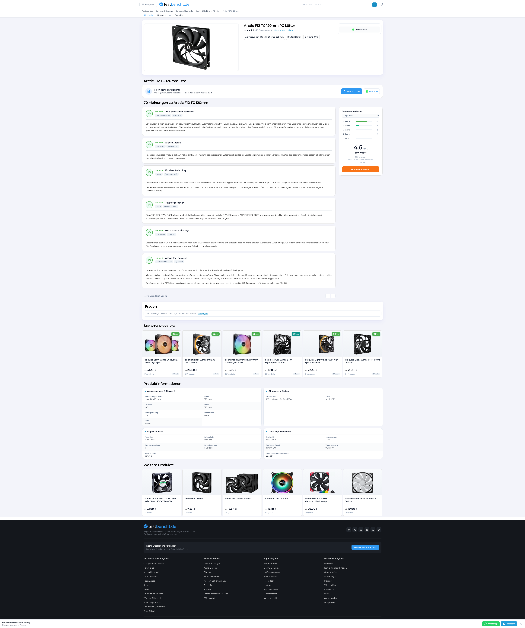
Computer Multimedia (184, 11)
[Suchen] (374, 4)
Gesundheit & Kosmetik (154, 606)
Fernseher (328, 563)
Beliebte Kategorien (334, 558)
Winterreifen (330, 585)
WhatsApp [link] (493, 624)
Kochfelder (269, 581)
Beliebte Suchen (212, 558)
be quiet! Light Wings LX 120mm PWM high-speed (161, 361)
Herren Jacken (270, 576)
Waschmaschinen (272, 598)
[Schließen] (521, 624)
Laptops (267, 585)
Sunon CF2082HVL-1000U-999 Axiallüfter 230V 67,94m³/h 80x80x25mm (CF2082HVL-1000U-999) (160, 502)
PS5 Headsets (210, 598)
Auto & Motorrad (151, 572)
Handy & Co (149, 568)
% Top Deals (329, 602)
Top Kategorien (271, 558)
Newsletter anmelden (365, 547)
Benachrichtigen (353, 91)
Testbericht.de (147, 11)
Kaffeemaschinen (272, 572)
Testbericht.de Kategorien (156, 558)
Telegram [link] (510, 624)
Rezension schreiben (360, 169)
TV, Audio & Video (151, 576)
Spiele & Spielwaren (152, 602)
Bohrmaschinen (271, 568)
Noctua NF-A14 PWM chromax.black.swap (316, 500)
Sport (146, 585)
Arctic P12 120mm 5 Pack (238, 498)
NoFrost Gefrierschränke (215, 581)
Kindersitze (329, 589)
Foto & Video (149, 581)
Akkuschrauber (270, 563)
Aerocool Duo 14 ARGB (276, 498)
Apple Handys (330, 598)
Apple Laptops (210, 568)
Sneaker (207, 589)
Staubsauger (330, 576)
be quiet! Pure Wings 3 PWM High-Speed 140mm (279, 361)
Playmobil (208, 572)
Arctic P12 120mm (194, 498)
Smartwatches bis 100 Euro (216, 593)
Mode (146, 589)
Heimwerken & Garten (153, 593)
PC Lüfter (216, 11)
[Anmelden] (382, 4)
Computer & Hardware (164, 11)
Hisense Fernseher (212, 576)
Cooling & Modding (203, 11)
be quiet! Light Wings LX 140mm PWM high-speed (241, 361)
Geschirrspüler (330, 572)
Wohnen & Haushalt (152, 598)
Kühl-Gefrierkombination (335, 568)
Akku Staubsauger (212, 563)
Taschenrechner (271, 589)
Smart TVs (208, 585)
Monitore (328, 581)
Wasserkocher (270, 593)
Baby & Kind (149, 611)
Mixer (326, 593)
